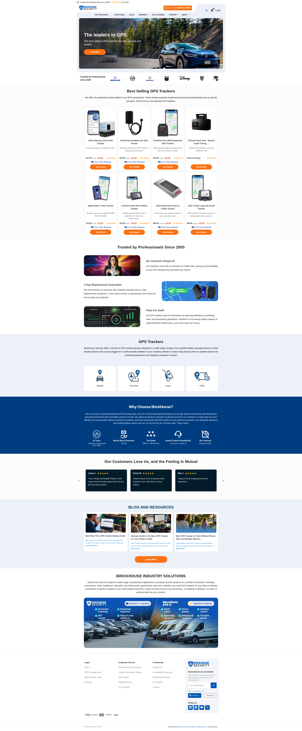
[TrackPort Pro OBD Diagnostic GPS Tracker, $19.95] (167, 123)
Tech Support (124, 687)
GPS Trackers (151, 342)
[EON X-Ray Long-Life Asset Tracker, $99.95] (201, 188)
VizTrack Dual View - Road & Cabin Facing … (201, 142)
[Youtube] (201, 707)
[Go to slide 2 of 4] (156, 68)
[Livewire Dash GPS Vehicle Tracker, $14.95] (134, 188)
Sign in (87, 667)
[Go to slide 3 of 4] (160, 68)
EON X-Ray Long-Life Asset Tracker (201, 207)
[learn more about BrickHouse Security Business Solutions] (151, 623)
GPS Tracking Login (92, 672)
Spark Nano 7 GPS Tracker (100, 206)
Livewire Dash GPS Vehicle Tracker (134, 207)
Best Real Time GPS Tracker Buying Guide (105, 536)
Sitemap (87, 682)
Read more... (94, 545)
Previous (78, 480)
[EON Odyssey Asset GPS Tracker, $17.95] (100, 123)
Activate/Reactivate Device (130, 667)
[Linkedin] (190, 707)
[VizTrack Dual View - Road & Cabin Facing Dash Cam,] (201, 123)
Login (218, 10)
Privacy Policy (201, 727)
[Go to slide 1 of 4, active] (152, 68)
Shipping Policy (125, 682)
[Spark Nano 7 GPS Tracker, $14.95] (100, 188)
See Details (168, 232)
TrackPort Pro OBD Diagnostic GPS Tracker (167, 142)
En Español (158, 682)
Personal (195, 695)
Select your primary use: (196, 691)
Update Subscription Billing (130, 672)
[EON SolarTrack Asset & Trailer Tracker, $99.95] (167, 188)
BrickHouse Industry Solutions (151, 576)
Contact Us (157, 667)
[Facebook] (196, 707)
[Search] (206, 10)
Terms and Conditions (188, 727)
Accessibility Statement (162, 672)
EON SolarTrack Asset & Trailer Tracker (168, 207)
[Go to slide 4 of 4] (164, 68)
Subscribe (214, 685)
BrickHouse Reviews (161, 677)
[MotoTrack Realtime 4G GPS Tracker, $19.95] (134, 123)
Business (210, 695)
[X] (207, 707)
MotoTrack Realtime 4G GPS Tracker (134, 142)
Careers (156, 687)
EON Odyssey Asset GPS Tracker (100, 142)
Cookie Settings (212, 727)
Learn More (151, 559)
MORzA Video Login (93, 677)
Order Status (124, 677)
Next (223, 480)
